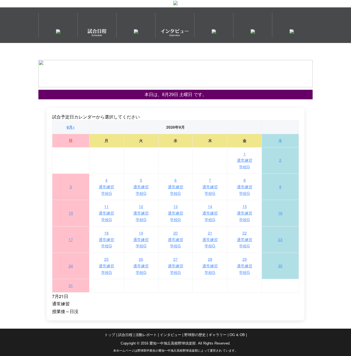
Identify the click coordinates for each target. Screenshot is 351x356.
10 (71, 213)
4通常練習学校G (106, 186)
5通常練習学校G (141, 186)
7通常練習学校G (210, 186)
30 (280, 265)
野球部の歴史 (195, 335)
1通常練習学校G (244, 160)
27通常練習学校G (175, 265)
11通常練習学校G (106, 213)
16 (280, 213)
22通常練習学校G (244, 239)
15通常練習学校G (244, 213)
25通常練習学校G (106, 265)
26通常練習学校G (141, 265)
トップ (109, 335)
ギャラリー (218, 335)
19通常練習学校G (141, 239)
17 (71, 239)
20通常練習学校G (175, 239)
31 (71, 285)
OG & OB (237, 335)
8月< (71, 127)
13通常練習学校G (175, 213)
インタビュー (170, 335)
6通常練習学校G (175, 186)
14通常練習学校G (210, 213)
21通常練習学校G (210, 239)
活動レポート (146, 335)
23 (280, 239)
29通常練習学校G (244, 265)
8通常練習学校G (244, 186)
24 (71, 265)
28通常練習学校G (210, 265)
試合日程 (125, 335)
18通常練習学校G (106, 239)
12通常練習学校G (141, 213)
